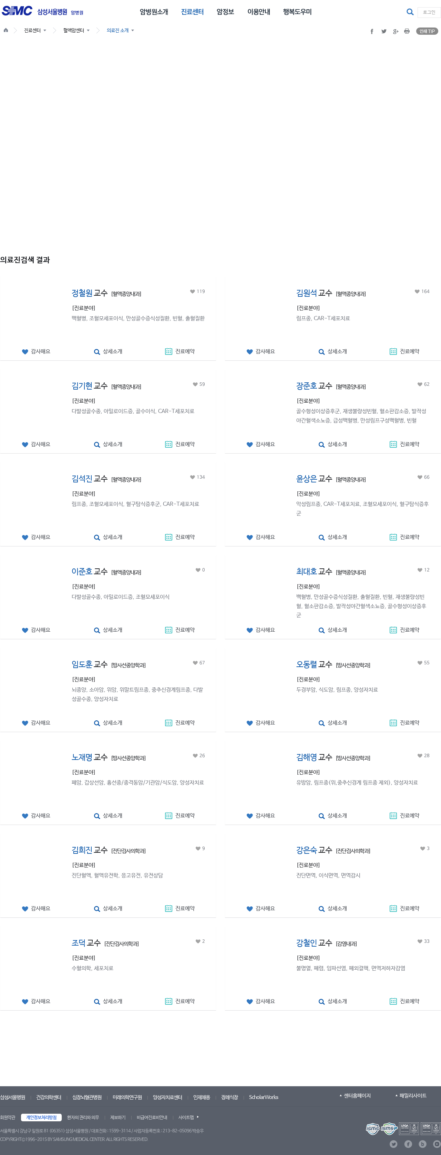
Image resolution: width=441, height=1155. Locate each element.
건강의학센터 (48, 1097)
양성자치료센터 (167, 1097)
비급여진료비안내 (152, 1117)
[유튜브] (437, 1144)
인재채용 (201, 1097)
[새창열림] (403, 1128)
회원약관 (7, 1117)
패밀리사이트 (413, 1096)
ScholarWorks (263, 1097)
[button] (411, 12)
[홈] (7, 30)
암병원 (77, 13)
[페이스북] (408, 1144)
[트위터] (394, 1144)
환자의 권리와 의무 (83, 1117)
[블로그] (423, 1144)
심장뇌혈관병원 (86, 1097)
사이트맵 (186, 1117)
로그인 (429, 12)
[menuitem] (154, 11)
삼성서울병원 (12, 1097)
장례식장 (229, 1097)
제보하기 (117, 1117)
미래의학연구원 (127, 1097)
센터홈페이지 (357, 1096)
